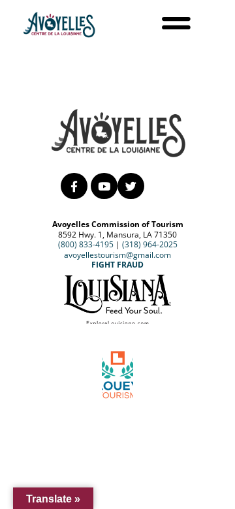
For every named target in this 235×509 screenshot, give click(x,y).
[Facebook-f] (74, 186)
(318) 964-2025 (150, 244)
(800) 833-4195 (86, 244)
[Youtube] (104, 186)
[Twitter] (131, 186)
